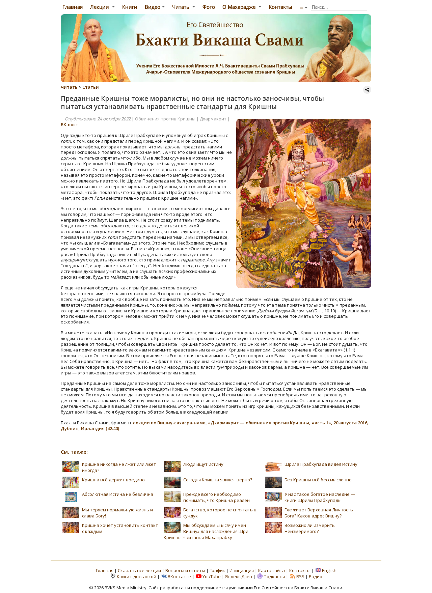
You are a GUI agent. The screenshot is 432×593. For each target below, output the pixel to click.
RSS (300, 576)
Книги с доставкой (136, 576)
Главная (72, 6)
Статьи (90, 87)
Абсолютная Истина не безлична (117, 494)
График (218, 570)
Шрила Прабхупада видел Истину (321, 464)
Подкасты (274, 576)
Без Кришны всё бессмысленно (318, 480)
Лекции (100, 6)
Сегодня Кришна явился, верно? (217, 480)
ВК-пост (69, 124)
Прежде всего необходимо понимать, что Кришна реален (216, 497)
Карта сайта (271, 570)
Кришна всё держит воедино (113, 480)
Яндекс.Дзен (238, 576)
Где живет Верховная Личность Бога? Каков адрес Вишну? (319, 513)
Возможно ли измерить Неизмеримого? (310, 528)
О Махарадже (239, 6)
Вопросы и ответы (185, 570)
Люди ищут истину (203, 464)
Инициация (242, 570)
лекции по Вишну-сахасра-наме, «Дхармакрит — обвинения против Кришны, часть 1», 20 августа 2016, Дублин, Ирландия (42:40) (215, 425)
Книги (129, 6)
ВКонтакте (179, 576)
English (329, 570)
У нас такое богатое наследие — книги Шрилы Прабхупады (320, 497)
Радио (315, 576)
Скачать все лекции (139, 570)
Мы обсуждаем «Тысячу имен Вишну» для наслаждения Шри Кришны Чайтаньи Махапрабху (206, 531)
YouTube (211, 576)
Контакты (280, 6)
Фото (208, 6)
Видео (152, 6)
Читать (181, 6)
